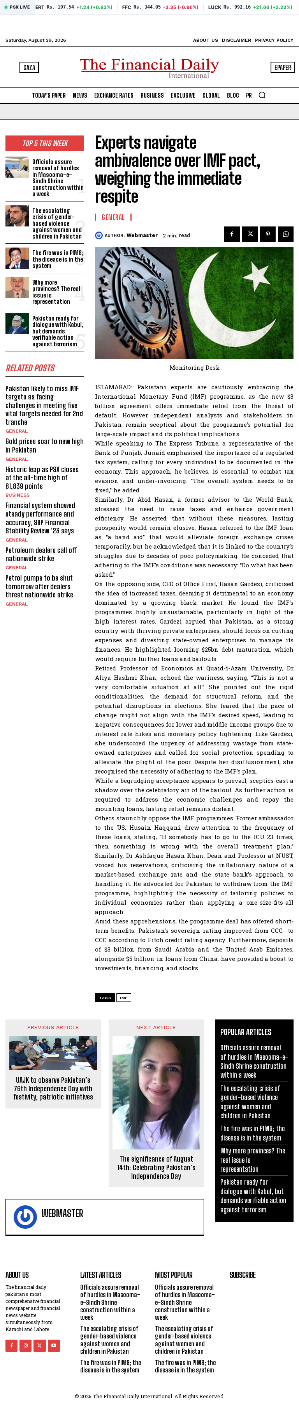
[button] (262, 95)
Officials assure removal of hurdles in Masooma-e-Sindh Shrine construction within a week (58, 178)
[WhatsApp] (286, 234)
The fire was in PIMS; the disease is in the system (57, 259)
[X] (250, 234)
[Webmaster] (100, 235)
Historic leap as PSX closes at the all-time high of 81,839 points (42, 477)
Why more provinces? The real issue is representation (56, 292)
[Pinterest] (268, 234)
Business (17, 495)
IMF (124, 998)
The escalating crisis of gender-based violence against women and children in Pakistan (57, 223)
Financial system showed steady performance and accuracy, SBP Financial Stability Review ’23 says (40, 518)
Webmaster (142, 235)
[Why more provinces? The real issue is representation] (17, 288)
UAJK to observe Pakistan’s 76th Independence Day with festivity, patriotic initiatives (53, 1088)
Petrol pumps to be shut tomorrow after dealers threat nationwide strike (39, 586)
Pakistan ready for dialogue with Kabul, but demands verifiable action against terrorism (57, 331)
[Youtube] (54, 1346)
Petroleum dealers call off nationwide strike (41, 554)
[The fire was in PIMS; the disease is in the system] (17, 258)
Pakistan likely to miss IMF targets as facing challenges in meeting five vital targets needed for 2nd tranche (44, 405)
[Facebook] (232, 234)
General (16, 431)
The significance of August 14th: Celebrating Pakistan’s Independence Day (156, 1167)
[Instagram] (25, 1346)
